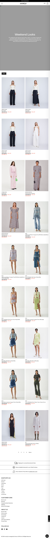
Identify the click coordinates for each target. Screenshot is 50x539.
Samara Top (4, 152)
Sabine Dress (4, 443)
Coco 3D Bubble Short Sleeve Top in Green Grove (35, 402)
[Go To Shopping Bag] (47, 3)
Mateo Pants (27, 152)
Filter (4, 73)
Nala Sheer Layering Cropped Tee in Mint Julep (34, 319)
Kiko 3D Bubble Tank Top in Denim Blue (33, 277)
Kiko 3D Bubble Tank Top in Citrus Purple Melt (11, 319)
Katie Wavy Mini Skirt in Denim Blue (8, 360)
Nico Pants (4, 110)
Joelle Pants (4, 193)
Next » (30, 452)
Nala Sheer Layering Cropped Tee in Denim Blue (11, 402)
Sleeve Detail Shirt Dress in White (32, 443)
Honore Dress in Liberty (30, 193)
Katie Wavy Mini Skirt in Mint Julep (32, 360)
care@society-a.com (33, 471)
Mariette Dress (5, 234)
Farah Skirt (27, 110)
